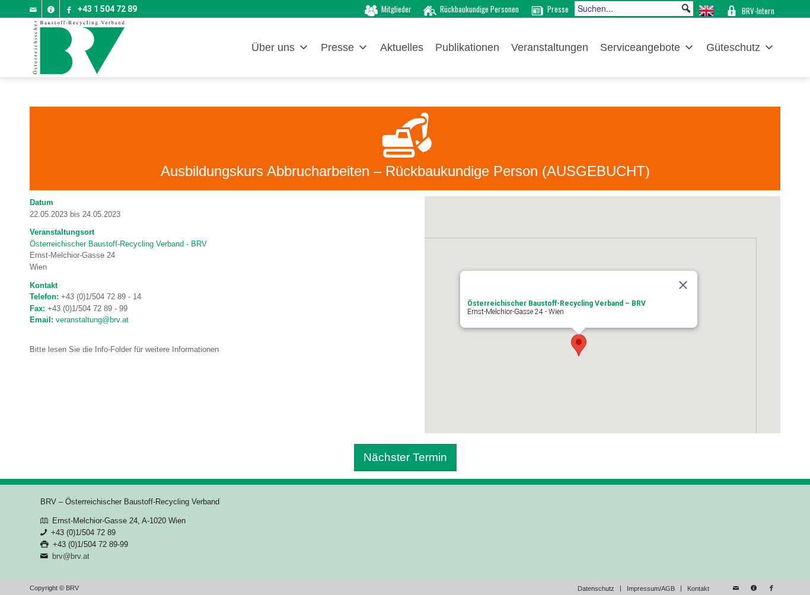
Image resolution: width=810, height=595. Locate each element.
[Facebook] (69, 9)
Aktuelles (401, 47)
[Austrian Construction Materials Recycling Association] (706, 9)
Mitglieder (396, 9)
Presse (558, 9)
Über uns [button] (273, 47)
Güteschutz (733, 47)
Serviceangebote (640, 47)
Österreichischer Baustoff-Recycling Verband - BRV (118, 243)
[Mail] (33, 9)
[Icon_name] (50, 9)
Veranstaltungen (549, 47)
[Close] (683, 285)
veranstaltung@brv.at (92, 319)
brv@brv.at (71, 556)
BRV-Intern (758, 11)
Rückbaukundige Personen (479, 9)
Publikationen (467, 47)
